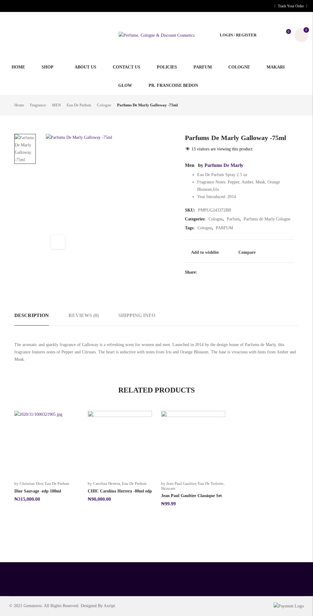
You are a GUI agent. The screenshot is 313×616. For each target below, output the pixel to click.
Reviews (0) (83, 315)
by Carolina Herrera (104, 483)
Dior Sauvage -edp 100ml (37, 491)
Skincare (168, 488)
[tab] (31, 315)
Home (19, 105)
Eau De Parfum (79, 105)
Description (31, 315)
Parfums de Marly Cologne (267, 219)
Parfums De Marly (223, 165)
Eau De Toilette (210, 483)
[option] (25, 149)
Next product (295, 104)
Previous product (285, 104)
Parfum (233, 219)
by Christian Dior (28, 483)
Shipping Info (136, 315)
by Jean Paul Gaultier (178, 483)
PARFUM (224, 228)
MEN (56, 105)
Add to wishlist (205, 252)
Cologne (104, 105)
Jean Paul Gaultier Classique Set (191, 495)
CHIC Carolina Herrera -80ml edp (120, 491)
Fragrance (38, 105)
